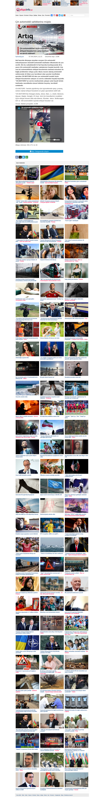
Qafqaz (35, 15)
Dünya (31, 15)
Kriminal (26, 15)
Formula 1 (47, 15)
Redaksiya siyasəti (68, 795)
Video (23, 795)
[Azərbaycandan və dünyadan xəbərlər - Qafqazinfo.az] (24, 10)
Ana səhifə (18, 795)
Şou (43, 15)
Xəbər (17, 15)
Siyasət (21, 15)
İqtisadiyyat (19, 56)
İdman (39, 15)
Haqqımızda (57, 795)
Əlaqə (62, 795)
